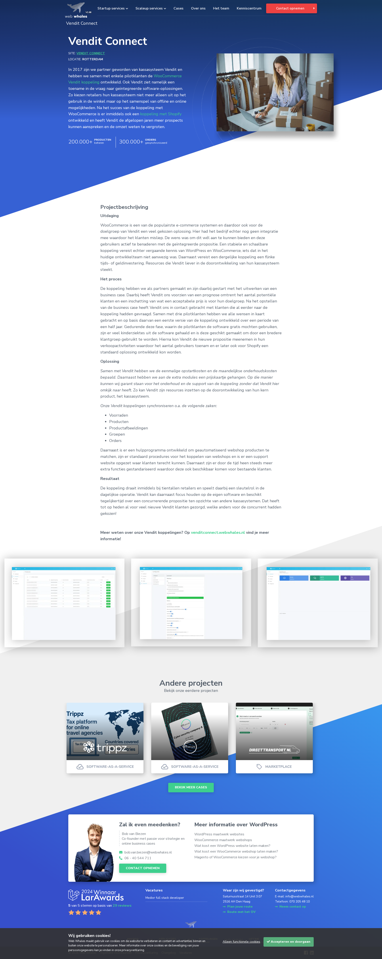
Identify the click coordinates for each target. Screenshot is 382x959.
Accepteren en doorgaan (290, 942)
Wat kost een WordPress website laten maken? (232, 845)
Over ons (198, 8)
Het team (221, 8)
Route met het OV (241, 912)
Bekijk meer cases (191, 787)
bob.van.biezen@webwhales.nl (148, 852)
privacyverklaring (133, 950)
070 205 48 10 (299, 901)
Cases (178, 8)
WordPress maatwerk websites (219, 834)
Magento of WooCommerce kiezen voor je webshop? (235, 857)
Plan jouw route (240, 906)
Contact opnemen (290, 8)
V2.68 (88, 12)
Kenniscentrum (249, 8)
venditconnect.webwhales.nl (218, 532)
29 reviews (122, 905)
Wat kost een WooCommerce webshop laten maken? (236, 851)
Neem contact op (292, 906)
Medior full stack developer (164, 898)
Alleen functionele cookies (241, 942)
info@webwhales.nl (299, 896)
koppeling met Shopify (160, 114)
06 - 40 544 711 (137, 858)
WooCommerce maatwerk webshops (223, 840)
